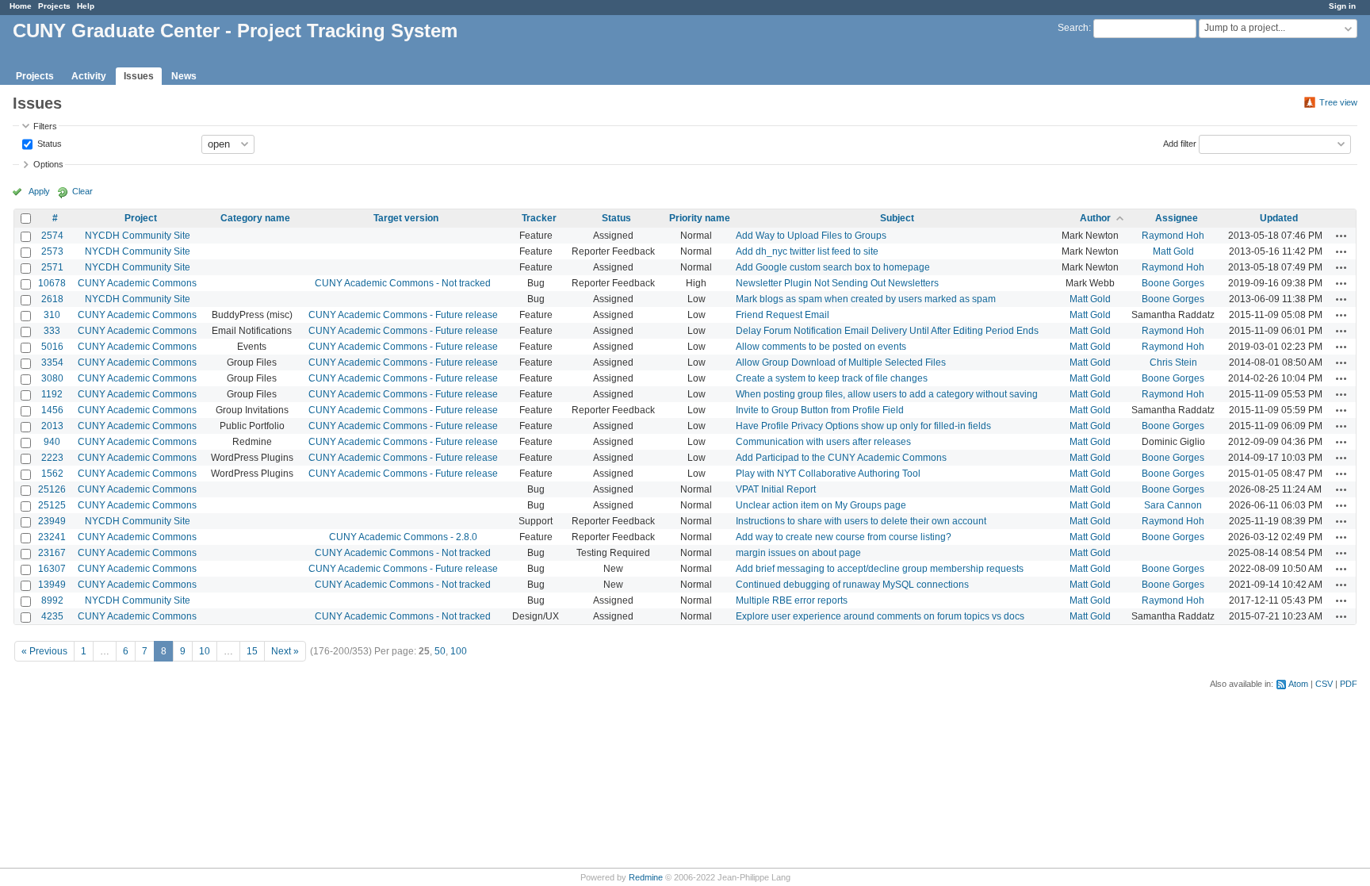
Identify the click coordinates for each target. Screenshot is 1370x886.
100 (458, 651)
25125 (52, 505)
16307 (52, 568)
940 (52, 441)
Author (1095, 218)
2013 (52, 425)
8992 (52, 600)
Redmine (646, 877)
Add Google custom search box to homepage (833, 267)
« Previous (44, 651)
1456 (52, 410)
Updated (1279, 218)
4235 (52, 616)
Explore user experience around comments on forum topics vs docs (880, 616)
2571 (52, 267)
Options (48, 164)
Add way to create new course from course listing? (843, 537)
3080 (52, 378)
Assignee (1176, 218)
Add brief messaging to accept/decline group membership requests (880, 568)
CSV (1324, 683)
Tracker (539, 218)
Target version (405, 218)
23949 (52, 521)
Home (21, 6)
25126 (52, 489)
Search (1073, 27)
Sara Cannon (1173, 505)
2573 (52, 251)
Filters (45, 126)
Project (140, 218)
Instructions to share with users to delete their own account (861, 521)
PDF (1348, 683)
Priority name (699, 218)
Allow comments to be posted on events (821, 346)
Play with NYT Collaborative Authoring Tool (828, 473)
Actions (1341, 235)
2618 (52, 299)
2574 (52, 235)
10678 (52, 283)
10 (204, 651)
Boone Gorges (1173, 283)
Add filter (1179, 143)
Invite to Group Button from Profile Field (820, 410)
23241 (52, 537)
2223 (52, 457)
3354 (52, 362)
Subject (897, 218)
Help (85, 6)
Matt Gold (1173, 251)
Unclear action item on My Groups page (821, 505)
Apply (39, 191)
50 (440, 651)
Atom (1298, 683)
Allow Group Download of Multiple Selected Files (841, 362)
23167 (52, 552)
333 (52, 330)
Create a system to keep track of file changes (832, 378)
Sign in (1342, 6)
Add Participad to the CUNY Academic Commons (841, 457)
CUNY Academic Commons (137, 283)
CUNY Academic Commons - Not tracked (403, 283)
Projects (54, 6)
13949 (52, 584)
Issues (139, 76)
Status (48, 143)
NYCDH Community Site (137, 235)
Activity (88, 76)
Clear (82, 191)
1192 (52, 394)
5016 (52, 346)
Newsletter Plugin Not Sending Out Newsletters (837, 283)
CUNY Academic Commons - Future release (403, 314)
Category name (255, 218)
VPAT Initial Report (776, 489)
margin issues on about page (798, 552)
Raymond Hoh (1173, 235)
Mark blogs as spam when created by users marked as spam (866, 299)
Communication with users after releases (823, 441)
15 (252, 651)
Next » (285, 651)
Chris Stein (1173, 362)
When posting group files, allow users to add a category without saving (887, 394)
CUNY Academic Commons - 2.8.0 (403, 537)
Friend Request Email (782, 314)
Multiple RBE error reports (792, 600)
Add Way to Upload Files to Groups (811, 235)
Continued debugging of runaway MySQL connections (852, 584)
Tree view (1338, 102)
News (184, 76)
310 (52, 314)
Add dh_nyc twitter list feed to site (807, 251)
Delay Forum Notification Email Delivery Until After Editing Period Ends (887, 330)
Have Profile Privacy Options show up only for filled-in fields (863, 425)
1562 (52, 473)
